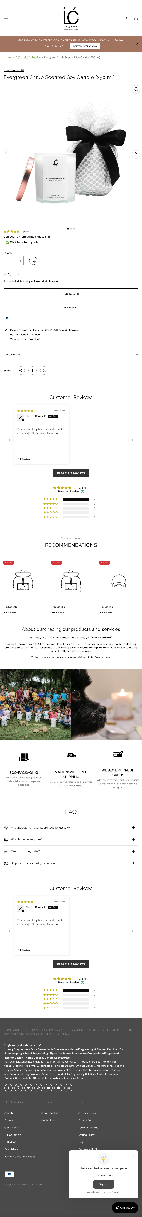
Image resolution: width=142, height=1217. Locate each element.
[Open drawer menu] (6, 18)
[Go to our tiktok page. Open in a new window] (38, 1088)
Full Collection (12, 1134)
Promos (8, 1120)
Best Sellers (11, 1149)
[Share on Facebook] (32, 370)
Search (8, 1113)
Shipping (25, 281)
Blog (80, 1142)
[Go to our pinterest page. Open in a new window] (58, 1088)
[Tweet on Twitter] (44, 370)
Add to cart (71, 294)
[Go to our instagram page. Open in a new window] (18, 1088)
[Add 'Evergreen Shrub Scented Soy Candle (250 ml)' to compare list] (33, 261)
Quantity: (9, 252)
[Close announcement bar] (136, 44)
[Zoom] (136, 89)
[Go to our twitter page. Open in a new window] (28, 1088)
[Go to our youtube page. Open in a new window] (48, 1088)
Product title (10, 607)
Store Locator (49, 1113)
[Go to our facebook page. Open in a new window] (8, 1088)
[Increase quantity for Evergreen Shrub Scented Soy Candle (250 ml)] (20, 260)
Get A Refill (11, 1127)
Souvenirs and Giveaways (19, 1156)
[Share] (21, 370)
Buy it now (71, 307)
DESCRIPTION (12, 354)
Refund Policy (86, 1134)
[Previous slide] (6, 154)
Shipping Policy (87, 1113)
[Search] (128, 18)
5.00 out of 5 (81, 488)
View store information (25, 339)
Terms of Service (88, 1127)
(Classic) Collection (29, 57)
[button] (68, 229)
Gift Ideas (10, 1142)
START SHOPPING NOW (85, 46)
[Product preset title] (23, 581)
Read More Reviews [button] (71, 473)
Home (10, 57)
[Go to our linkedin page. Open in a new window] (68, 1088)
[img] (25, 411)
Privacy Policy (86, 1120)
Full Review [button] (23, 459)
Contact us (48, 1120)
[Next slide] (136, 154)
